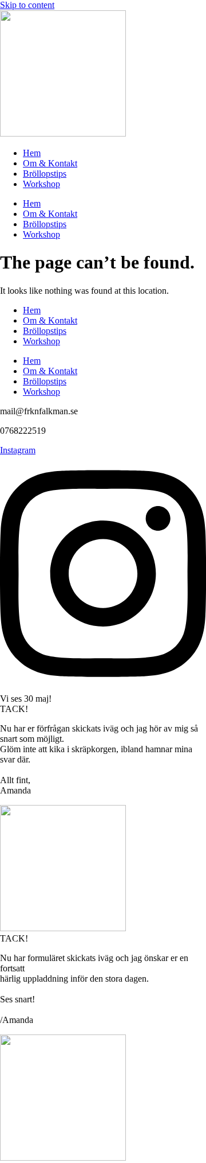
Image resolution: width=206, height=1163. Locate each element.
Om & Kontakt (50, 163)
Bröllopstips (44, 173)
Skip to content (27, 5)
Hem (32, 153)
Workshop (41, 184)
